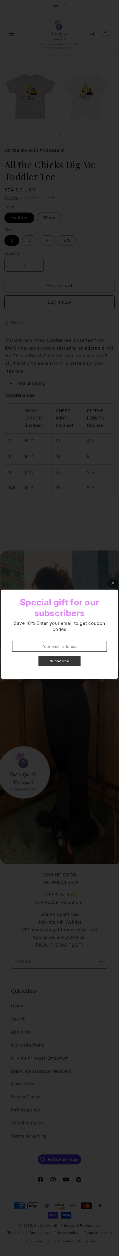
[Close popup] (113, 583)
